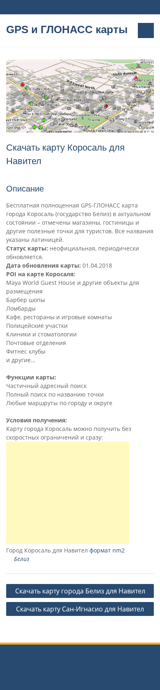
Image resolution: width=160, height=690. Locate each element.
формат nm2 (107, 550)
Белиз (21, 559)
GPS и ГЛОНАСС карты (67, 29)
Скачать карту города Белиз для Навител (80, 590)
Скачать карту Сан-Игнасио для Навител (80, 608)
